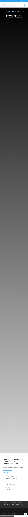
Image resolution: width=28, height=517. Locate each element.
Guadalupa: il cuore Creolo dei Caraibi (13, 296)
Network (13, 502)
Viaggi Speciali (7, 504)
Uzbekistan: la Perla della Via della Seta (12, 381)
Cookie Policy (11, 516)
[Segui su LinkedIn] (9, 494)
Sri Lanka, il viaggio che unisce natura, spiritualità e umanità (13, 254)
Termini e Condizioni (19, 516)
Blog (12, 41)
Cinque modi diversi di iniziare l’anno (12, 38)
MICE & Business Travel (17, 504)
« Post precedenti (8, 447)
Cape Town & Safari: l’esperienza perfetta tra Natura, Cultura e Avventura (14, 339)
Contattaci (7, 472)
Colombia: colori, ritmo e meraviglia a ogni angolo (13, 208)
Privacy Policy (3, 516)
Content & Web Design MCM (14, 511)
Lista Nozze (19, 502)
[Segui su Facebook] (4, 494)
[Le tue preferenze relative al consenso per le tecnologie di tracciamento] (25, 514)
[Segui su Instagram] (7, 494)
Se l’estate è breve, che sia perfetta (13, 151)
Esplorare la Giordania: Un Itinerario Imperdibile (13, 422)
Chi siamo (6, 502)
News (15, 41)
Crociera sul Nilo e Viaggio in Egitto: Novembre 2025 (14, 98)
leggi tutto (7, 75)
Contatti (15, 506)
